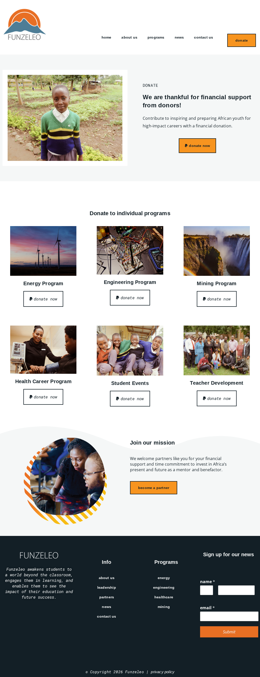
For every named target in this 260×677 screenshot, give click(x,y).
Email (207, 608)
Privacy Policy (162, 672)
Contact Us (203, 37)
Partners (106, 597)
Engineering (163, 587)
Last (221, 598)
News (179, 37)
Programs (156, 37)
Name (207, 581)
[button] (197, 145)
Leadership (106, 587)
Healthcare (163, 597)
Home (106, 37)
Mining (164, 607)
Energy (164, 578)
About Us (129, 37)
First (203, 598)
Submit (229, 632)
